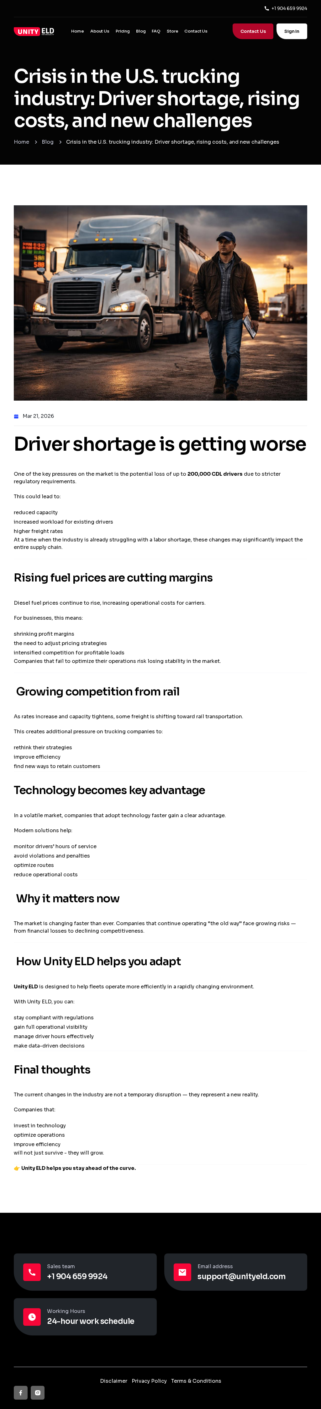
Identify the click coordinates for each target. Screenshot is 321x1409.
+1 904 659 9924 (289, 8)
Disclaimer (113, 1381)
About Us (99, 31)
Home (77, 31)
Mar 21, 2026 (38, 416)
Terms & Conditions (196, 1381)
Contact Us (196, 31)
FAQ (156, 31)
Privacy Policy (149, 1381)
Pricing (123, 31)
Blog (140, 31)
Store (172, 31)
